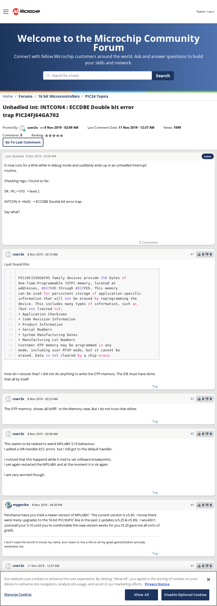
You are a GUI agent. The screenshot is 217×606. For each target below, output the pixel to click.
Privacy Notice (157, 584)
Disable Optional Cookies (185, 594)
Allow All (141, 594)
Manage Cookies (17, 594)
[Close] (208, 579)
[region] (108, 588)
